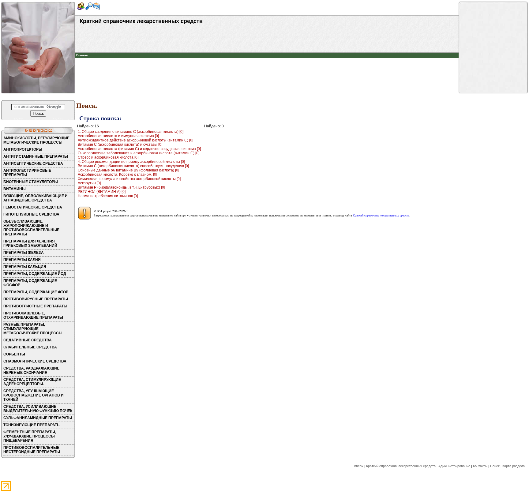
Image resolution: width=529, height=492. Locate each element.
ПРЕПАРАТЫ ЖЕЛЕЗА (23, 252)
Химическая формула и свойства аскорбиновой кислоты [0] (129, 179)
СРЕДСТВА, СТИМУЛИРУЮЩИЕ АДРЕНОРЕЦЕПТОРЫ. (32, 381)
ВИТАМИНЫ (14, 189)
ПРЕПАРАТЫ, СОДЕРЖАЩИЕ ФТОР (35, 292)
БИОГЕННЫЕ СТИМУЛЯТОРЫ (30, 182)
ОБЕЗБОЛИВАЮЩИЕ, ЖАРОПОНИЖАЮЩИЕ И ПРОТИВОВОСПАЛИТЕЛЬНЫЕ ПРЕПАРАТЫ (31, 227)
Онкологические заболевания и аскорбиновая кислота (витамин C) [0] (138, 153)
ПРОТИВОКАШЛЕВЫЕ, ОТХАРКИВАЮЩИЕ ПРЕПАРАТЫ (33, 315)
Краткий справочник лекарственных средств (381, 215)
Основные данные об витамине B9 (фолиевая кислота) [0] (128, 170)
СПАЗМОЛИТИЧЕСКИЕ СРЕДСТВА (34, 361)
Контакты (480, 466)
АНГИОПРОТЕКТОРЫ (22, 149)
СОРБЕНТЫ (14, 354)
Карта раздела (513, 466)
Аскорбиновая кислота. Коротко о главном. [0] (117, 174)
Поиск (495, 466)
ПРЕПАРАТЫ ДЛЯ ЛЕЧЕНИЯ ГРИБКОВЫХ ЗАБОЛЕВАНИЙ (30, 243)
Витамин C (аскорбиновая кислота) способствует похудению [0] (133, 166)
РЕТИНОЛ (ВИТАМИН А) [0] (102, 192)
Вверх (358, 466)
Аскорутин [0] (89, 183)
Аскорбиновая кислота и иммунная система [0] (118, 136)
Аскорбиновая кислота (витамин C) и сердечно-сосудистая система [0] (139, 149)
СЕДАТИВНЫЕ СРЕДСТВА (27, 340)
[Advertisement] (267, 67)
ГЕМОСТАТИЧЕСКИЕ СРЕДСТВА (32, 207)
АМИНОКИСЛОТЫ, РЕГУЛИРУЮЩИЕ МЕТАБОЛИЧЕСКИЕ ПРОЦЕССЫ (36, 140)
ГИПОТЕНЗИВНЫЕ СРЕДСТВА (31, 214)
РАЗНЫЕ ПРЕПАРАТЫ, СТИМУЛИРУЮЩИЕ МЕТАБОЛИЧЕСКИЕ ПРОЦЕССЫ (32, 328)
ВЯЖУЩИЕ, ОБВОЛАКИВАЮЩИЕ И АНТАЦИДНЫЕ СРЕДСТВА (35, 198)
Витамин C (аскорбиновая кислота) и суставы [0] (120, 144)
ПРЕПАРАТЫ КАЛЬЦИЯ (24, 267)
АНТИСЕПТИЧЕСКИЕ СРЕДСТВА (33, 163)
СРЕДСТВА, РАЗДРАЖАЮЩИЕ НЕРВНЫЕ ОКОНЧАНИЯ (31, 370)
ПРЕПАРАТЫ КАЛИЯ (22, 259)
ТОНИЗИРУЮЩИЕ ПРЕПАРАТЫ (32, 425)
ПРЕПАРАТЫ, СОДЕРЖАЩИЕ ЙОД (34, 274)
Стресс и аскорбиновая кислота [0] (108, 157)
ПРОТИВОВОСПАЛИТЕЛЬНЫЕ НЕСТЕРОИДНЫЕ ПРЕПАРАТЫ (31, 449)
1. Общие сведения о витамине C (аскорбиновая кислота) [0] (130, 132)
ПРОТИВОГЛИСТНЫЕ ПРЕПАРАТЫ (35, 306)
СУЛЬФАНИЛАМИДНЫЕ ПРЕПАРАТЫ (37, 418)
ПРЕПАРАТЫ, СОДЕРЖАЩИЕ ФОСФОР (30, 283)
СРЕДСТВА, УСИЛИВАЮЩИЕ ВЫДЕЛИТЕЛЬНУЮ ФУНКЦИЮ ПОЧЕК (37, 408)
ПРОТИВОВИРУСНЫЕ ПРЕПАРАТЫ (35, 299)
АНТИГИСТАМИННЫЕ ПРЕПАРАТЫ (35, 156)
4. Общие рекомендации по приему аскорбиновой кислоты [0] (131, 162)
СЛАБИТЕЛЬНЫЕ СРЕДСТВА (30, 347)
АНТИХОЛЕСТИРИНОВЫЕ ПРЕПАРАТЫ (27, 172)
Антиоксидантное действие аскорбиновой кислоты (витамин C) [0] (135, 140)
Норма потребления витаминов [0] (108, 196)
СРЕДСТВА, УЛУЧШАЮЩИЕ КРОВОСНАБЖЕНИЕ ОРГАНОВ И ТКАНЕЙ (33, 395)
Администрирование (454, 466)
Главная (82, 55)
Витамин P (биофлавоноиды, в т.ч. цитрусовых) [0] (121, 187)
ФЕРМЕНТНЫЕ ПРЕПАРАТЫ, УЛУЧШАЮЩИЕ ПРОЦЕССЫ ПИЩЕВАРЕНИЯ (29, 436)
